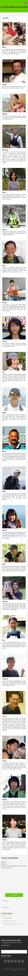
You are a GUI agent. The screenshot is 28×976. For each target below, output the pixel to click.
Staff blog (8, 913)
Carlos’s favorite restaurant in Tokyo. (15, 88)
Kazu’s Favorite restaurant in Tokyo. (13, 272)
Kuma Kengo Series (7, 918)
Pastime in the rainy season (9, 921)
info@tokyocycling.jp (6, 944)
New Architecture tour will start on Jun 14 (12, 924)
